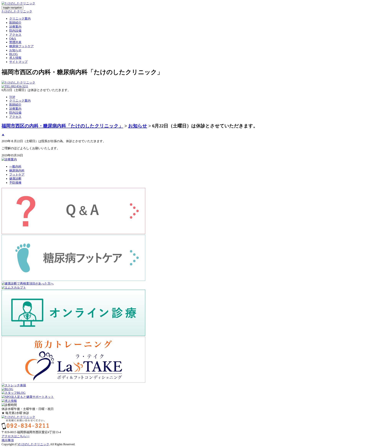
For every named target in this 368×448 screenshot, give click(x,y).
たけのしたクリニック (17, 11)
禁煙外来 (15, 42)
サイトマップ (18, 61)
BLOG (13, 54)
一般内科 (15, 166)
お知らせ (15, 50)
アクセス (15, 34)
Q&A (12, 38)
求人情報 (15, 57)
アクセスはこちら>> (16, 436)
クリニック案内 (20, 18)
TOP (12, 97)
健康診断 (15, 178)
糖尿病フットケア (21, 46)
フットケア (17, 174)
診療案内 (15, 26)
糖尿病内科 (17, 170)
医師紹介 (15, 22)
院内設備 (15, 30)
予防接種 (15, 182)
